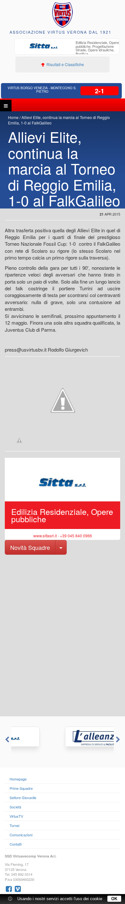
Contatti (15, 844)
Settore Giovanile (23, 797)
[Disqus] (62, 635)
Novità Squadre (30, 547)
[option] (62, 498)
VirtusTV (16, 816)
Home (13, 117)
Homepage (18, 778)
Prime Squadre (21, 788)
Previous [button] (6, 740)
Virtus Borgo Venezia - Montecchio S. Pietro (42, 90)
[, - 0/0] (19, 440)
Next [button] (118, 740)
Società (15, 806)
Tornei (14, 825)
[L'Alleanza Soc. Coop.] (63, 737)
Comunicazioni (21, 834)
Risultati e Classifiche (65, 64)
